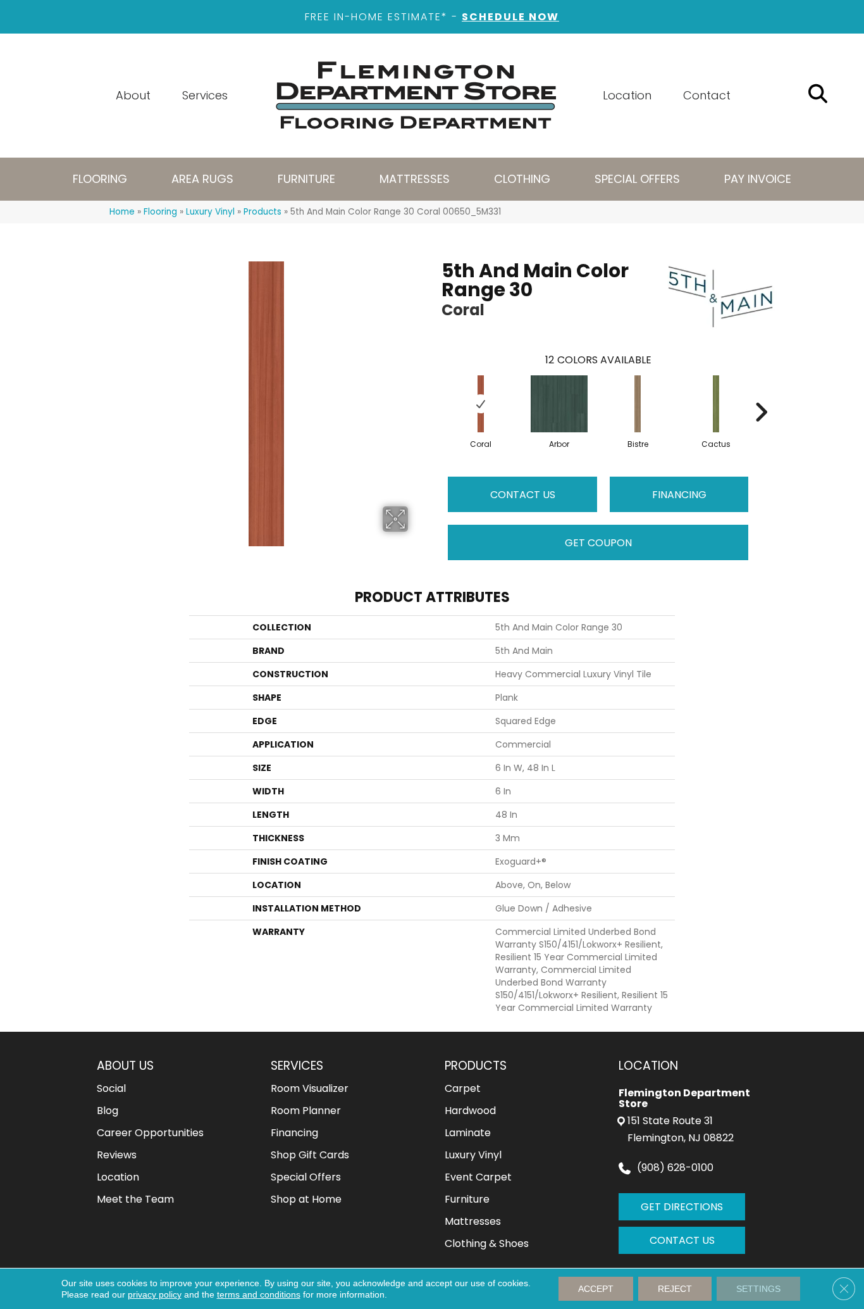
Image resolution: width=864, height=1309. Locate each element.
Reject (675, 1289)
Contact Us (522, 494)
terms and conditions (258, 1294)
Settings (758, 1289)
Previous (435, 393)
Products (262, 212)
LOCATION (648, 1065)
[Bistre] (638, 403)
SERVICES (297, 1065)
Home (122, 212)
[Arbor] (559, 403)
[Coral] (481, 403)
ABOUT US (125, 1065)
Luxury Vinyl (210, 212)
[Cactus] (716, 403)
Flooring (160, 212)
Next (760, 393)
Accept (596, 1289)
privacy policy (155, 1294)
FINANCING (679, 494)
